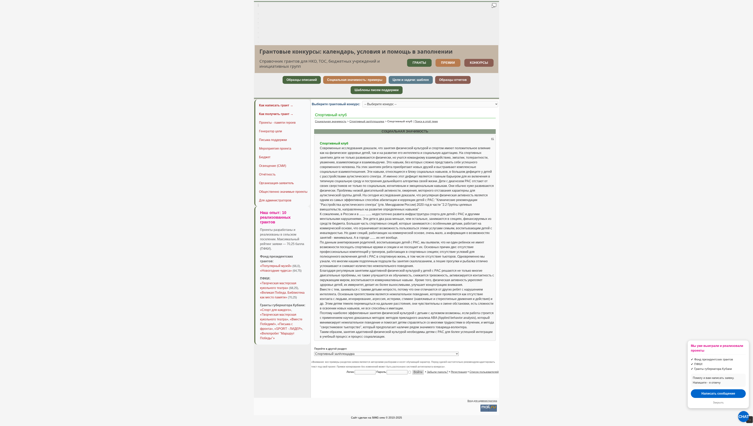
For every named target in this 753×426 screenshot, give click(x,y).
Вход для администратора (482, 400)
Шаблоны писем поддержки (377, 90)
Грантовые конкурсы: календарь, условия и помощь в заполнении (356, 51)
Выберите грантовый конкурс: (336, 104)
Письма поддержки (273, 140)
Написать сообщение (718, 393)
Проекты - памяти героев (277, 122)
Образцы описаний (301, 79)
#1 (492, 138)
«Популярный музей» (276, 266)
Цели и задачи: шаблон (411, 79)
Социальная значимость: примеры (354, 79)
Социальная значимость (330, 121)
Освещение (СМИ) (272, 165)
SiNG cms (378, 417)
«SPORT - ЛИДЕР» (288, 328)
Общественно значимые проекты (283, 191)
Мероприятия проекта (275, 148)
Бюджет (264, 157)
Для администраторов (275, 200)
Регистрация (459, 371)
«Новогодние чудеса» (276, 270)
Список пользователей (484, 371)
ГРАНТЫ (419, 62)
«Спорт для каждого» (275, 310)
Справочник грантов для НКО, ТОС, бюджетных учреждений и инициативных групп (319, 64)
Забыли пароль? (437, 371)
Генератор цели (270, 131)
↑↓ (749, 419)
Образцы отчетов (453, 79)
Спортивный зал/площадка (366, 121)
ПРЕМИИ (448, 62)
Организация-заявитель (276, 183)
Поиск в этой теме (426, 121)
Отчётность (267, 174)
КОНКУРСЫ (479, 62)
